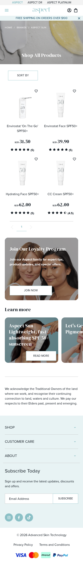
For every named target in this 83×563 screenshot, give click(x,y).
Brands (22, 27)
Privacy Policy (23, 544)
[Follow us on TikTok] (29, 517)
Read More (41, 356)
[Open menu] (6, 10)
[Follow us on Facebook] (19, 517)
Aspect (17, 2)
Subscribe (65, 498)
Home (8, 27)
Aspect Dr (35, 2)
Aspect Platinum (59, 2)
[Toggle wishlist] (36, 91)
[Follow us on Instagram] (9, 517)
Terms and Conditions (54, 544)
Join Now (31, 290)
